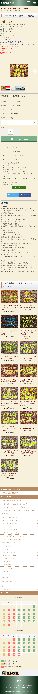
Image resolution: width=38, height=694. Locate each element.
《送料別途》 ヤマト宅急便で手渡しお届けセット (18, 510)
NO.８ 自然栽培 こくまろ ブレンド (13, 536)
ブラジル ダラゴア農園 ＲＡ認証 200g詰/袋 (28, 380)
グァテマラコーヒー (9, 549)
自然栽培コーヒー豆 (7, 578)
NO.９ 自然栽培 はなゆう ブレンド (13, 539)
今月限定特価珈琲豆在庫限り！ (11, 493)
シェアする (25, 194)
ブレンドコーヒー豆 (7, 514)
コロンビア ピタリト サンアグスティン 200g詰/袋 (9, 452)
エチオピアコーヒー (9, 565)
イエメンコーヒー (23, 8)
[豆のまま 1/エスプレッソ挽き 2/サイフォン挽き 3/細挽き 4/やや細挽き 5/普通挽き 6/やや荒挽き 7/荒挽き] (19, 122)
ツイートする (14, 194)
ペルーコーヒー (7, 571)
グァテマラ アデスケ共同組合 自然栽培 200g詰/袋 (28, 452)
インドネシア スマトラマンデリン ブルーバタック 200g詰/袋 (9, 332)
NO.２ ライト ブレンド (10, 520)
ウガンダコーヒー (8, 574)
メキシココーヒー (8, 568)
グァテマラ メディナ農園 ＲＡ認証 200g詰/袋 (9, 357)
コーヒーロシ (7, 589)
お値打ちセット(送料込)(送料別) (11, 500)
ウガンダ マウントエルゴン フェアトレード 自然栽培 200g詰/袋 (28, 403)
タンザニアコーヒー (9, 558)
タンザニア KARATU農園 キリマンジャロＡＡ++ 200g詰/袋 (9, 307)
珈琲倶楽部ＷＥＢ (8, 3)
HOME (3, 8)
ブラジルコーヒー (8, 546)
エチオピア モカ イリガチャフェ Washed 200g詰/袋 (28, 427)
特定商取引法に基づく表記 (12, 685)
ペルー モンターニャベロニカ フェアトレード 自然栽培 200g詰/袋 (10, 403)
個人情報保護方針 (28, 685)
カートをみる (19, 187)
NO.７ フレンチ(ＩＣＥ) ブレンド (13, 533)
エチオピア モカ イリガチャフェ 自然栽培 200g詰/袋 (9, 380)
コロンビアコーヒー (9, 552)
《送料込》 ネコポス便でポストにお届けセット (18, 504)
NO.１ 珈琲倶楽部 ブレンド (11, 517)
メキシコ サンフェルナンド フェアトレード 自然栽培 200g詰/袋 (9, 428)
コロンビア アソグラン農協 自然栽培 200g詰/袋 (28, 357)
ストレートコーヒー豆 (12, 8)
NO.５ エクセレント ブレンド (12, 530)
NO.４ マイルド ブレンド (10, 526)
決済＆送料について (11, 687)
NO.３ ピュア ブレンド (10, 523)
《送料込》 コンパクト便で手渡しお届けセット (18, 507)
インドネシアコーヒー (10, 555)
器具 (2, 586)
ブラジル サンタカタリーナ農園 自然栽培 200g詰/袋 (28, 306)
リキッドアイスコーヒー (8, 582)
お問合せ (29, 687)
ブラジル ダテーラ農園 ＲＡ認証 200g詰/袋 (9, 474)
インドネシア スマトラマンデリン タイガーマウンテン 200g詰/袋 (28, 332)
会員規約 (22, 687)
